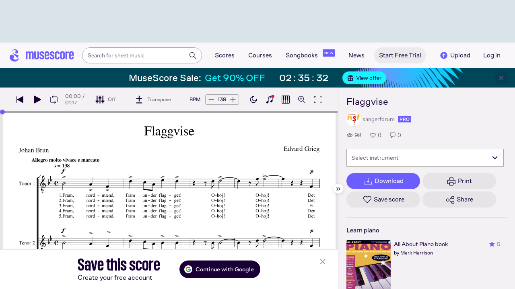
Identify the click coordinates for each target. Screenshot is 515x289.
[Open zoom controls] (302, 100)
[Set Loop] (54, 100)
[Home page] (42, 55)
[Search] (193, 55)
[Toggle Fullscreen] (318, 100)
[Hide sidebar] (338, 188)
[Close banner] (501, 78)
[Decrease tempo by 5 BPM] (211, 99)
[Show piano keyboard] (270, 100)
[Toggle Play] (37, 99)
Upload (460, 55)
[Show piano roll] (286, 100)
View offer (368, 78)
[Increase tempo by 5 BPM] (233, 99)
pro (405, 119)
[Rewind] (20, 100)
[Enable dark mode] (253, 100)
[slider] (2, 112)
